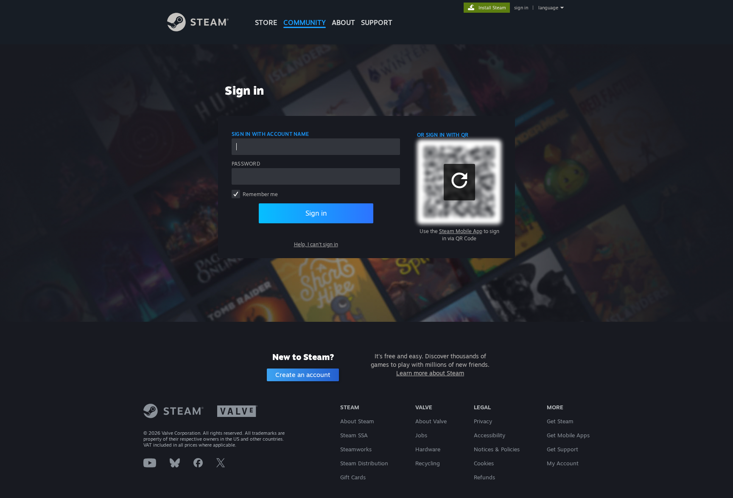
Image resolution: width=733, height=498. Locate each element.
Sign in (316, 213)
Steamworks (356, 449)
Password (246, 163)
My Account (563, 463)
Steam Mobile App (460, 231)
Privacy (483, 421)
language (548, 8)
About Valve (431, 421)
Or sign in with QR (442, 135)
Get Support (562, 449)
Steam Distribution (364, 463)
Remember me (260, 194)
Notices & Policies (497, 449)
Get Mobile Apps (568, 435)
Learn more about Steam (430, 373)
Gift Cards (353, 477)
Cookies (484, 463)
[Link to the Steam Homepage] (198, 29)
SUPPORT (376, 22)
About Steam (357, 421)
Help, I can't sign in (316, 244)
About (343, 22)
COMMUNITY (304, 22)
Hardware (427, 449)
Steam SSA (354, 435)
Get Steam (560, 421)
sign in (521, 8)
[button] (459, 182)
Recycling (427, 463)
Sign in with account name (270, 134)
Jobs (421, 435)
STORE (266, 22)
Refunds (484, 477)
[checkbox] (236, 194)
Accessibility (489, 435)
